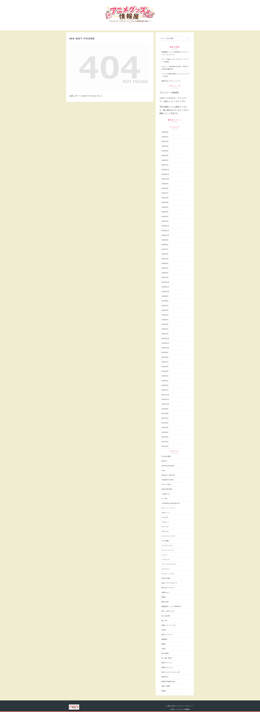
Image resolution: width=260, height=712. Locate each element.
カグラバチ (165, 527)
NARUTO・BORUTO (168, 475)
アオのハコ (165, 522)
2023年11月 (165, 287)
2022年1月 (164, 390)
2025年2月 (164, 216)
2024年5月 (164, 259)
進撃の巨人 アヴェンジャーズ (170, 81)
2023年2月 (164, 329)
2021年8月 (164, 413)
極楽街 (163, 644)
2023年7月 (164, 305)
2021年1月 (164, 446)
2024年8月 (164, 244)
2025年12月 (165, 169)
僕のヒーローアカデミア (169, 583)
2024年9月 (164, 240)
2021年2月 (164, 441)
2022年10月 (165, 348)
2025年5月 (164, 202)
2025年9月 (164, 183)
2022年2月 (164, 385)
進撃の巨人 (165, 677)
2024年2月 (164, 273)
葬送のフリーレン (167, 662)
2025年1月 (164, 221)
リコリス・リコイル (167, 573)
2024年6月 (164, 254)
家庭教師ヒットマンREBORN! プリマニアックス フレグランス (174, 53)
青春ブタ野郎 (165, 686)
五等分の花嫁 (165, 578)
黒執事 (163, 691)
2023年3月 (164, 324)
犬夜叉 (163, 648)
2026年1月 (164, 165)
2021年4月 (164, 432)
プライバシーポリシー (185, 706)
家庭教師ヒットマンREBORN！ (171, 606)
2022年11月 (165, 343)
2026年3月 (164, 155)
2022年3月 (164, 380)
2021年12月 (165, 394)
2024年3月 (164, 268)
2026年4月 (164, 151)
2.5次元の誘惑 (166, 456)
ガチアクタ (165, 531)
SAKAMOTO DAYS (167, 480)
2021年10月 (165, 404)
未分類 (163, 630)
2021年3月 (164, 437)
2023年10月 (165, 291)
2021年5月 (164, 427)
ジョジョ (164, 555)
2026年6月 (164, 141)
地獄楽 (163, 597)
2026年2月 (164, 160)
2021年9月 (164, 409)
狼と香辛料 (165, 653)
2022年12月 (165, 338)
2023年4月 (164, 319)
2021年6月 (164, 423)
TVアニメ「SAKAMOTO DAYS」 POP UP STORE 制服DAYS (174, 68)
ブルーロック (165, 569)
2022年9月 (164, 352)
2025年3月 (164, 212)
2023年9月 (164, 296)
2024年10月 (165, 235)
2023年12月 (165, 282)
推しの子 (164, 620)
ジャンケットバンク (167, 550)
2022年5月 (164, 371)
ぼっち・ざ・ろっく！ (168, 508)
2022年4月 (164, 376)
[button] (188, 38)
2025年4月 (164, 207)
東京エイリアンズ (167, 634)
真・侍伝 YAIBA (166, 658)
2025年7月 (164, 193)
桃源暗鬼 (164, 639)
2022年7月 (164, 362)
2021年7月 (164, 418)
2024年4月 (164, 263)
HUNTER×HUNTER (167, 466)
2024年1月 (164, 277)
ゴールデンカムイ (167, 545)
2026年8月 (164, 132)
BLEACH (164, 461)
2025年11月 (165, 174)
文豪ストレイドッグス (168, 625)
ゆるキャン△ (165, 512)
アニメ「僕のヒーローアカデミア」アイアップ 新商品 (174, 60)
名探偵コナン (165, 592)
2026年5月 (164, 146)
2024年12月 (165, 226)
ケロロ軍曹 (165, 541)
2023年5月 (164, 315)
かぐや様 (164, 498)
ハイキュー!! (165, 559)
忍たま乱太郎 (165, 616)
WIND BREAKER (166, 489)
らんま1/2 (164, 517)
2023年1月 (164, 334)
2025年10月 (165, 179)
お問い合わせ (171, 706)
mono (163, 470)
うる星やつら (165, 494)
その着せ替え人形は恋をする (170, 503)
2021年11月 (165, 399)
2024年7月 (164, 249)
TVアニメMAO (166, 484)
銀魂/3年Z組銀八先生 (168, 681)
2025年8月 (164, 188)
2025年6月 (164, 198)
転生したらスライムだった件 (170, 672)
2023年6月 (164, 310)
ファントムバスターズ (168, 564)
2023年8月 (164, 301)
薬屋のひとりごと (167, 667)
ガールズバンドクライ (168, 536)
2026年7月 (164, 137)
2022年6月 (164, 366)
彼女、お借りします (167, 611)
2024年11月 (165, 230)
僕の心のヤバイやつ (167, 587)
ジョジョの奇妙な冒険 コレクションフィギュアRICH (175, 75)
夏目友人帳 (165, 602)
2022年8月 (164, 357)
